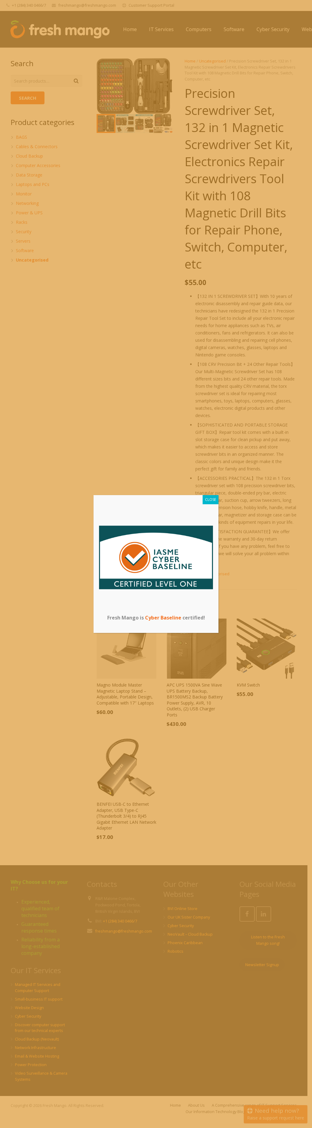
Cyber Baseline (163, 617)
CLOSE (210, 499)
